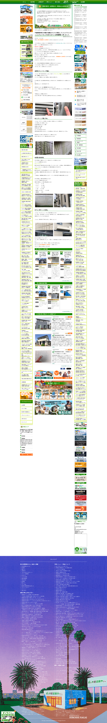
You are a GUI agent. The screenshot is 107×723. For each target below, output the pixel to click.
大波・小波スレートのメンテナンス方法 (26, 389)
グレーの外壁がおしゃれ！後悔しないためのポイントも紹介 (32, 702)
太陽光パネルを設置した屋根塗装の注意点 (80, 341)
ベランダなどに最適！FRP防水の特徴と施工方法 (27, 351)
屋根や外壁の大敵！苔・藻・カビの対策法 (80, 338)
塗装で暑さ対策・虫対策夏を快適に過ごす (26, 219)
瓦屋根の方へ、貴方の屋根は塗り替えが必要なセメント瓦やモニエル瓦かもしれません (71, 620)
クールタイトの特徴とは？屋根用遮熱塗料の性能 (81, 412)
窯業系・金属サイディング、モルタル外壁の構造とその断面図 (32, 668)
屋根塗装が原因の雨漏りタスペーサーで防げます (26, 294)
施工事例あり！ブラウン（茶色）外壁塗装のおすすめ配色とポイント (34, 708)
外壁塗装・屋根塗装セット (26, 52)
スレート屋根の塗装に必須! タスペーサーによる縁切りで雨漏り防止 (33, 658)
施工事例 (33, 2)
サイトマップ (24, 422)
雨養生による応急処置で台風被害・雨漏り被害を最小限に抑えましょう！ (34, 693)
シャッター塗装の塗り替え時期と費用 (25, 335)
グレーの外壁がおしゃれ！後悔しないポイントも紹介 (81, 382)
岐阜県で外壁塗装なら (26, 411)
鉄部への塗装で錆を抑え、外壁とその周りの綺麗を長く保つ (66, 637)
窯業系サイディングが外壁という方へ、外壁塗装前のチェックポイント (68, 714)
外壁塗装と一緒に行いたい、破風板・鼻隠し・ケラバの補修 (66, 623)
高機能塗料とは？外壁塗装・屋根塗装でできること (27, 242)
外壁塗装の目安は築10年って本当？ (25, 163)
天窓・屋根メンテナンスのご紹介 (26, 270)
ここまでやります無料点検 (60, 569)
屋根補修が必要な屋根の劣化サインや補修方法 (26, 287)
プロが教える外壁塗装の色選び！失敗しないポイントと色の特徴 (33, 596)
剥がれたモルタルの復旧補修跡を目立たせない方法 (27, 233)
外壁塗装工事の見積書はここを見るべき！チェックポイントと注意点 (68, 581)
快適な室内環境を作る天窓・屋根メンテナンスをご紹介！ (66, 628)
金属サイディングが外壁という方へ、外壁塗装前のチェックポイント (68, 715)
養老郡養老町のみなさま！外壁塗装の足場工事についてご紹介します (80, 28)
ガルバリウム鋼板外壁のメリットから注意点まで (80, 246)
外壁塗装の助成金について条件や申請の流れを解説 (65, 605)
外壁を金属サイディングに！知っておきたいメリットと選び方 (66, 610)
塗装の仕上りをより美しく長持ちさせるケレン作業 (27, 239)
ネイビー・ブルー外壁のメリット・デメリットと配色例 (31, 700)
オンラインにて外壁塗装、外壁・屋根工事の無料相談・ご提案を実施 (68, 604)
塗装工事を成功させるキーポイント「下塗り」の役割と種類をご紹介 (68, 709)
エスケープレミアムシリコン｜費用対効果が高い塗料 (65, 676)
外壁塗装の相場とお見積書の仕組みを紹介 (80, 208)
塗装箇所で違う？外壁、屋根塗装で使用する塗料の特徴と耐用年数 (67, 700)
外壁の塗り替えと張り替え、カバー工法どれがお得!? (80, 235)
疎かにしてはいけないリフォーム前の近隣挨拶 (80, 225)
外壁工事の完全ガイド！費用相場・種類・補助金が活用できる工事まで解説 (35, 611)
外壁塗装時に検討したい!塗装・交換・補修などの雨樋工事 (66, 631)
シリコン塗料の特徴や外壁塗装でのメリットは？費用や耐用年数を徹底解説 (69, 691)
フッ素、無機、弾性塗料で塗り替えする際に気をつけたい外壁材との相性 (34, 671)
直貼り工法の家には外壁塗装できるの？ (79, 304)
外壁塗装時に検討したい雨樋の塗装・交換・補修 (26, 277)
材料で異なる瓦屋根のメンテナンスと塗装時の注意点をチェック (67, 619)
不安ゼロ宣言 (24, 579)
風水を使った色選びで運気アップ (81, 92)
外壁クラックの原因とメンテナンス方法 (26, 226)
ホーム (24, 2)
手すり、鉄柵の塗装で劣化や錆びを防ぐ (26, 324)
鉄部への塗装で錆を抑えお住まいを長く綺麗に (26, 318)
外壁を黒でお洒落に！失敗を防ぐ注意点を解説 (80, 385)
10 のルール (24, 575)
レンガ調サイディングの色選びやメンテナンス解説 (27, 229)
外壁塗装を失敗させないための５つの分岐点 (29, 602)
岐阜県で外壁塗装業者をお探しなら (28, 585)
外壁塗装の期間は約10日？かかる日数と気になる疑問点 (31, 606)
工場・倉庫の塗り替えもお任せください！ (81, 171)
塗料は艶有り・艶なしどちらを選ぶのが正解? (80, 307)
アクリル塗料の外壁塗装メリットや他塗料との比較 (27, 205)
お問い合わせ (24, 418)
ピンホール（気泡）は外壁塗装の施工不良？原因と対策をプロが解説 (34, 646)
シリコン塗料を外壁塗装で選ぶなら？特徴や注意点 (27, 212)
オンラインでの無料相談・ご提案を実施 (80, 188)
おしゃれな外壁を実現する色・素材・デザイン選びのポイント (32, 699)
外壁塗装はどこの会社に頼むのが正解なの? (29, 659)
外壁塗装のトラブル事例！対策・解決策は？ (81, 368)
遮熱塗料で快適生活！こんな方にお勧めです (63, 679)
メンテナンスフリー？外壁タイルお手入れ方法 (80, 314)
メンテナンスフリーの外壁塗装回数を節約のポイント (81, 242)
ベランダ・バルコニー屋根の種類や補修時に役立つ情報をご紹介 (33, 676)
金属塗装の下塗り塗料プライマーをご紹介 (80, 263)
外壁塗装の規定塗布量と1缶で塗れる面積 (80, 331)
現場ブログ (41, 28)
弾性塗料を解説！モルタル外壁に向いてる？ (81, 402)
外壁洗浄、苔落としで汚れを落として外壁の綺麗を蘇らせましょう (67, 649)
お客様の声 (40, 2)
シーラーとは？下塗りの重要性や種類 (80, 266)
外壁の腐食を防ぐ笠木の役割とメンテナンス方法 (27, 273)
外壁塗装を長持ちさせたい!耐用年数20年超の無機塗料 (81, 270)
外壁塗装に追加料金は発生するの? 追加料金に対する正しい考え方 (67, 607)
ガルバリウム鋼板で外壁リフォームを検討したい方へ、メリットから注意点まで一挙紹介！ (38, 632)
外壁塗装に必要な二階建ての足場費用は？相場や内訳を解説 (66, 663)
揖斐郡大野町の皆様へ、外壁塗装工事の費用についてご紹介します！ (80, 12)
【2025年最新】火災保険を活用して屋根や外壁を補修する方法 (67, 585)
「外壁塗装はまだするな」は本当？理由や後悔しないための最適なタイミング (35, 609)
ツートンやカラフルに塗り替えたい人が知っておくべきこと (81, 104)
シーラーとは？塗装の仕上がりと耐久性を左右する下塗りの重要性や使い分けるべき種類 (71, 708)
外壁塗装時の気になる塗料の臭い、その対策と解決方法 (31, 614)
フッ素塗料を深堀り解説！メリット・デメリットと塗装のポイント (33, 709)
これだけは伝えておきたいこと (27, 572)
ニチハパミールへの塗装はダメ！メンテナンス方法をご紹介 (32, 688)
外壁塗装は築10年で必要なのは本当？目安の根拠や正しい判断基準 (33, 608)
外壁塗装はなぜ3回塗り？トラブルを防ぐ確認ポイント (31, 650)
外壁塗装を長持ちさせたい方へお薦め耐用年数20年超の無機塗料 (67, 706)
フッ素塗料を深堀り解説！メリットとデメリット (81, 399)
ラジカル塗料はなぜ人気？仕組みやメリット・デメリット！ (32, 712)
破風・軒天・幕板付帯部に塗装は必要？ (26, 256)
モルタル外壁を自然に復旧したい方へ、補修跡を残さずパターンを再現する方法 (36, 644)
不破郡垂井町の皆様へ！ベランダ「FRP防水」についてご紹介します (80, 35)
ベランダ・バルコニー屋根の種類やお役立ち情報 (27, 345)
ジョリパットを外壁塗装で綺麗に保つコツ (81, 324)
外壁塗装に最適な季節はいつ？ (26, 202)
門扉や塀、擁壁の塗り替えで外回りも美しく (63, 599)
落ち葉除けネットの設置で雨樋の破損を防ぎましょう (65, 634)
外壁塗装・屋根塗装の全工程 (61, 572)
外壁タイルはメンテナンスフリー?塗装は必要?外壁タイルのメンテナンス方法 (69, 614)
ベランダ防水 (26, 55)
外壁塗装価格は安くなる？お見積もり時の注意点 (27, 178)
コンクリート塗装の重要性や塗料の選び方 (26, 338)
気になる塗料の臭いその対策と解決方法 (79, 229)
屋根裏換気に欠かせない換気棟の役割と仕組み (26, 362)
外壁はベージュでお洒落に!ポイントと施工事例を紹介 (81, 392)
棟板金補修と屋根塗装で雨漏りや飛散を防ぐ (26, 341)
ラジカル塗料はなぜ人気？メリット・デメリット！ (81, 416)
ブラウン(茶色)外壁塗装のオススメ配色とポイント (80, 395)
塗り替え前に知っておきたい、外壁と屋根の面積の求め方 (32, 667)
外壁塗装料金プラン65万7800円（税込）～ (63, 573)
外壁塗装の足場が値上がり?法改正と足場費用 (81, 283)
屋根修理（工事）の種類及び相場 (25, 182)
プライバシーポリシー (26, 415)
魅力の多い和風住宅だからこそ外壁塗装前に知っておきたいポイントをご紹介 (69, 616)
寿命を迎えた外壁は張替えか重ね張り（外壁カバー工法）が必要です (68, 596)
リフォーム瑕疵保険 (25, 573)
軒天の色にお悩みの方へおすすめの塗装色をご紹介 (27, 267)
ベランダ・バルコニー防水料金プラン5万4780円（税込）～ (66, 578)
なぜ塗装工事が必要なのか (27, 153)
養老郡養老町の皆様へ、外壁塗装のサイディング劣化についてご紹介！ (80, 24)
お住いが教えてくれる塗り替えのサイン (26, 160)
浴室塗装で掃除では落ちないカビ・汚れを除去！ (64, 643)
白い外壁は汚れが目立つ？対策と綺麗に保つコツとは (81, 388)
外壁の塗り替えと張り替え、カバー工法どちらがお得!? (31, 626)
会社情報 (23, 581)
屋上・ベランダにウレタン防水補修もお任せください (27, 354)
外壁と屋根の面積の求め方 (27, 378)
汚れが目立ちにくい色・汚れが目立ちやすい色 (81, 96)
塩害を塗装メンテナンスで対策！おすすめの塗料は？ (31, 685)
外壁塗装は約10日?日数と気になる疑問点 (80, 222)
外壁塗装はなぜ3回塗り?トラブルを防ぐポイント (26, 253)
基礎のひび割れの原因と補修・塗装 (79, 365)
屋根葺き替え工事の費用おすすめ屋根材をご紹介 (26, 185)
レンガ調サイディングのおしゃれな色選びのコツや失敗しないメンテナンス (35, 643)
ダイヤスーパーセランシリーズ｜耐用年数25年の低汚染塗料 (66, 674)
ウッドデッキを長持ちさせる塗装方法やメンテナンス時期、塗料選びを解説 (69, 641)
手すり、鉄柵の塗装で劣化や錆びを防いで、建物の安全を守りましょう (68, 640)
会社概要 (83, 2)
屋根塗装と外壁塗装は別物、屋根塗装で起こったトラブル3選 (32, 656)
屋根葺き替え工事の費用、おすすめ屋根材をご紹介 (65, 593)
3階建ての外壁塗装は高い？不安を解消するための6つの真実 (32, 615)
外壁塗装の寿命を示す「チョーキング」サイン (26, 222)
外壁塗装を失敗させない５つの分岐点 (80, 198)
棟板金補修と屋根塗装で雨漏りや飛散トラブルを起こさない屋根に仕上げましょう (36, 674)
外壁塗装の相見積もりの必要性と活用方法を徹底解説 (31, 652)
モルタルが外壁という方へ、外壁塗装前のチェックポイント (66, 712)
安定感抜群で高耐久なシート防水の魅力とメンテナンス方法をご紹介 (34, 682)
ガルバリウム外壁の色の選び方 (79, 249)
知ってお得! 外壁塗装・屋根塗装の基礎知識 (29, 618)
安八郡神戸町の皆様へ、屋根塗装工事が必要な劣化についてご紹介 (80, 9)
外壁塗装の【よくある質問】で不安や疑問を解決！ (30, 594)
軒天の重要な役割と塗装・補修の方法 (25, 263)
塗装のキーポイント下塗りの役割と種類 (79, 259)
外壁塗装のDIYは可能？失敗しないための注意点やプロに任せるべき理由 (34, 624)
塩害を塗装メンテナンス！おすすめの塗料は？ (27, 365)
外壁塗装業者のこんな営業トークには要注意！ (81, 290)
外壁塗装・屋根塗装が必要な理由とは (28, 620)
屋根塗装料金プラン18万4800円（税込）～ (63, 575)
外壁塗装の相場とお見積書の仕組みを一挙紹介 (64, 579)
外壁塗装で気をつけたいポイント (26, 250)
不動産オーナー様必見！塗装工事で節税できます (80, 276)
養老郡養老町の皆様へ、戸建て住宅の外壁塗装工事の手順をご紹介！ (80, 20)
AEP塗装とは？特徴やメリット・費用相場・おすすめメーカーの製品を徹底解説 (70, 697)
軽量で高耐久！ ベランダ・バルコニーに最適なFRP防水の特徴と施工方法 (34, 679)
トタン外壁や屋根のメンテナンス (25, 304)
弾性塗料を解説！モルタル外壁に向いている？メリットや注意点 (33, 711)
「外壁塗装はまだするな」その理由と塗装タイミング (27, 170)
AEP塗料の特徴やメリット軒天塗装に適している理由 (81, 419)
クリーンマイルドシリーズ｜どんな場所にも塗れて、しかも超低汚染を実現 (69, 688)
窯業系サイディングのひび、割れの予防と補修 (80, 300)
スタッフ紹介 (24, 408)
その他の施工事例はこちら (67, 280)
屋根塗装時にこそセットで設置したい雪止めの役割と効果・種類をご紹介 (68, 632)
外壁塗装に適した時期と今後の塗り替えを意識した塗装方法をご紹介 (34, 637)
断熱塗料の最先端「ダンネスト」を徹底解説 (81, 354)
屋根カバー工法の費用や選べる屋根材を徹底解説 (26, 189)
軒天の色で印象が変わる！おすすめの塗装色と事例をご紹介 (66, 626)
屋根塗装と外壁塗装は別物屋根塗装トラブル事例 (27, 246)
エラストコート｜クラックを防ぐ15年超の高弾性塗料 (65, 682)
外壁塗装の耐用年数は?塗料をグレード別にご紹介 (27, 195)
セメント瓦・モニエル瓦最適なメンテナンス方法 (26, 314)
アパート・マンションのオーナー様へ (80, 175)
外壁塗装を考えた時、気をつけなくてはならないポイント (32, 649)
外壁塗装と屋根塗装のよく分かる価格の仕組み (64, 567)
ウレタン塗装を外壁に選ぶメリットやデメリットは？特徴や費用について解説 (69, 694)
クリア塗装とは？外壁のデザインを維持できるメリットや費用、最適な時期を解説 (70, 696)
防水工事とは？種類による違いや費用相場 (27, 348)
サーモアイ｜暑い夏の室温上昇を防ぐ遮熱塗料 (64, 670)
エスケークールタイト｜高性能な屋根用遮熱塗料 (64, 677)
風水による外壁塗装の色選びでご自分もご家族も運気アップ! (32, 605)
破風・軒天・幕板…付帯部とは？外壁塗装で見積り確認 (65, 622)
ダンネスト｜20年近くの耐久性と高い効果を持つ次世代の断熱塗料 (67, 685)
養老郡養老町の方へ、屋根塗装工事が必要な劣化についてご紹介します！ (80, 16)
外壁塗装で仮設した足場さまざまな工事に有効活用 (81, 280)
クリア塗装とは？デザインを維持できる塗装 (27, 216)
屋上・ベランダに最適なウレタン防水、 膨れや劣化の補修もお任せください (35, 680)
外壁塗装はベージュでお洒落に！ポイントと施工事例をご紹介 (32, 706)
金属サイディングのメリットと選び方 (25, 301)
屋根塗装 (26, 49)
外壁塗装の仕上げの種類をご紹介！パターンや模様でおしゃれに (33, 714)
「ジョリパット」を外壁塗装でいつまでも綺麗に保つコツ (32, 670)
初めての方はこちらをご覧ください (62, 566)
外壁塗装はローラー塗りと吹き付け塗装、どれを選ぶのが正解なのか (34, 662)
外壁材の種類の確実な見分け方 (79, 239)
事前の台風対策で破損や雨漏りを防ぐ (79, 358)
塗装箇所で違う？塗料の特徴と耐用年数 (80, 256)
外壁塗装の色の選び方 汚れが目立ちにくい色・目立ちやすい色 (33, 599)
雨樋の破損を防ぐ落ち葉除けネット (25, 284)
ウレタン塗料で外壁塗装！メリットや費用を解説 (27, 209)
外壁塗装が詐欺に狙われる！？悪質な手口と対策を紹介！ (32, 653)
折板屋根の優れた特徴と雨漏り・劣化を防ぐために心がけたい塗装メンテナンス (70, 613)
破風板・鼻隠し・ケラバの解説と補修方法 (27, 260)
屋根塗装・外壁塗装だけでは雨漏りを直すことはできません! (32, 617)
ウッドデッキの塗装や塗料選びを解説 (26, 328)
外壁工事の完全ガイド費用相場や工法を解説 (26, 175)
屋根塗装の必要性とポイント (61, 590)
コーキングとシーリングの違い (27, 372)
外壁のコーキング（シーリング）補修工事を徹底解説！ (65, 608)
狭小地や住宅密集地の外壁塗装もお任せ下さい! (26, 297)
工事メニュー (49, 2)
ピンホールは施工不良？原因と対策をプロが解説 (26, 236)
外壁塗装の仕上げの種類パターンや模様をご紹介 (80, 405)
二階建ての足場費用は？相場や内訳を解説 (80, 287)
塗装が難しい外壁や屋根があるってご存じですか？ (81, 297)
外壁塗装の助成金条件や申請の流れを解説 (80, 195)
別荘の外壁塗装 (58, 658)
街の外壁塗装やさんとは (26, 566)
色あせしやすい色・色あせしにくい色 (80, 100)
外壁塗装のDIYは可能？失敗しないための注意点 (80, 293)
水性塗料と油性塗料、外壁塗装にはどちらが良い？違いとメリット (67, 705)
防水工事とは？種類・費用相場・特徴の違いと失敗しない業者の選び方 (34, 677)
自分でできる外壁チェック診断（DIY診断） (29, 623)
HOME (36, 28)
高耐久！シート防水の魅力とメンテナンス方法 (26, 358)
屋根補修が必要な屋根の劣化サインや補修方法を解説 (65, 635)
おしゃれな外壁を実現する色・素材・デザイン (81, 375)
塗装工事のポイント (25, 156)
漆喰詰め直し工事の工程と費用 (79, 321)
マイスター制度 (24, 576)
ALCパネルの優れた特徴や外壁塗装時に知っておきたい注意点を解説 (34, 665)
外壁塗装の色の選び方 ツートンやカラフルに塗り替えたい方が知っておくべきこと (36, 600)
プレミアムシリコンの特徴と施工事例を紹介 (80, 409)
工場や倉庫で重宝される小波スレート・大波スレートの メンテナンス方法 (34, 673)
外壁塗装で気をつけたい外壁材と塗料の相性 (26, 385)
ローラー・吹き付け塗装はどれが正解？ (79, 327)
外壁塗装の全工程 (25, 166)
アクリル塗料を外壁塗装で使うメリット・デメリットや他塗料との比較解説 (69, 693)
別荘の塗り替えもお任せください (81, 178)
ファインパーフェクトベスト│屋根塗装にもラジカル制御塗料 (66, 668)
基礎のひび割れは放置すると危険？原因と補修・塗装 (31, 694)
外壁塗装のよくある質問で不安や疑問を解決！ (81, 192)
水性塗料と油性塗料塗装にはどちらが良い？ (80, 310)
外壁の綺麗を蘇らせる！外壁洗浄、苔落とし (80, 334)
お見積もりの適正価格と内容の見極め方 (80, 215)
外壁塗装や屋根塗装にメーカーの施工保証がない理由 (81, 273)
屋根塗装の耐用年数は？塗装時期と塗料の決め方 (80, 371)
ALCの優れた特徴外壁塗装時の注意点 (25, 375)
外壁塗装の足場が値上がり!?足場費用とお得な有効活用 (65, 661)
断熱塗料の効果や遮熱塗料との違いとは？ (80, 351)
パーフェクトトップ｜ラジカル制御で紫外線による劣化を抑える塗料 (68, 667)
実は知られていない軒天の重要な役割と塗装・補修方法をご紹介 (67, 625)
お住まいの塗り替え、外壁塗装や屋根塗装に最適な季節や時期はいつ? (34, 638)
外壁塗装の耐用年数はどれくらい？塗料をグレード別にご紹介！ (33, 635)
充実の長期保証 (24, 578)
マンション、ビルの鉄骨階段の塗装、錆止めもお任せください (66, 638)
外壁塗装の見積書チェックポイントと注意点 (81, 212)
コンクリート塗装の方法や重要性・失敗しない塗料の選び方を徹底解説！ (68, 646)
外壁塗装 (26, 45)
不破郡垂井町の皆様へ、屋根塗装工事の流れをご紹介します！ (80, 38)
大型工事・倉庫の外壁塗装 (60, 655)
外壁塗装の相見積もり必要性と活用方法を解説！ (81, 205)
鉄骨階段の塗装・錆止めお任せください (26, 321)
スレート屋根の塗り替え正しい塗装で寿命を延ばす (27, 290)
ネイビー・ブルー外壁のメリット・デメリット (80, 378)
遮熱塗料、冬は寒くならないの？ (61, 699)
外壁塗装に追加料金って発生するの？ (79, 202)
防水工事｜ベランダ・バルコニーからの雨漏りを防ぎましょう (66, 602)
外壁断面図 (24, 382)
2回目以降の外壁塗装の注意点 (79, 253)
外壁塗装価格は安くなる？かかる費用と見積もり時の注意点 (66, 582)
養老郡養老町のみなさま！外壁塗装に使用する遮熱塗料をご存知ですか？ (80, 42)
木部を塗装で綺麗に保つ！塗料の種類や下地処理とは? (81, 344)
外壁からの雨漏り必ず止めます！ (61, 587)
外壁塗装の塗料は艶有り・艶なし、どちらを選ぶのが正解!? (66, 703)
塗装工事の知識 (24, 149)
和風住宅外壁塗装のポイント (79, 317)
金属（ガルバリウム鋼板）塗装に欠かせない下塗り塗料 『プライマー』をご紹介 (70, 711)
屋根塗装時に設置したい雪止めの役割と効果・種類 (27, 280)
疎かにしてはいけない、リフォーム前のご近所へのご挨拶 (32, 612)
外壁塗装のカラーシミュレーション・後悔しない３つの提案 (32, 603)
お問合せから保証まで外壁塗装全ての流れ (63, 570)
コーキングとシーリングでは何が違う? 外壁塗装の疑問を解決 (32, 664)
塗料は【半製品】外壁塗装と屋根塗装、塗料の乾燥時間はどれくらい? (34, 661)
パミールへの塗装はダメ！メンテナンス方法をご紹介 (81, 348)
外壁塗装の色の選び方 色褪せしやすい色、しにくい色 (31, 597)
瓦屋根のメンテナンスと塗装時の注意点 (26, 311)
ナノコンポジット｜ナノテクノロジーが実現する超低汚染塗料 (66, 680)
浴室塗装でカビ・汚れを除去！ (25, 331)
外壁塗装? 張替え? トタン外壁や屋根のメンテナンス (65, 611)
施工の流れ (57, 2)
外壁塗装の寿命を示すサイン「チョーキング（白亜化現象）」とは (33, 640)
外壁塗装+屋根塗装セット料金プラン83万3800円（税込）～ (66, 576)
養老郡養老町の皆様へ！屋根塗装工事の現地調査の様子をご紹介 (80, 32)
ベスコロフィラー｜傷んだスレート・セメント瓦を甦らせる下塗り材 (68, 673)
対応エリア (23, 582)
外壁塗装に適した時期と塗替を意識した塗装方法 (26, 199)
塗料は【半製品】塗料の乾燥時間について (26, 368)
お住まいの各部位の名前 (26, 191)
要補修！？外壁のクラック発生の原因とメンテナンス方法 (32, 641)
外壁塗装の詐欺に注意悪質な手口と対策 (80, 219)
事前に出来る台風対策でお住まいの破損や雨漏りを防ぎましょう (33, 691)
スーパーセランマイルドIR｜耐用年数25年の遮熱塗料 (65, 671)
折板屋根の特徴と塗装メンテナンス (25, 307)
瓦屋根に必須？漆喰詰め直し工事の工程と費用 (64, 617)
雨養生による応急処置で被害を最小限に (80, 361)
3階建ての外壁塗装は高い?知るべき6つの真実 (81, 232)
